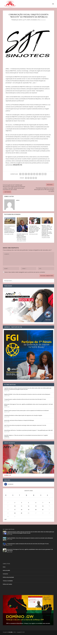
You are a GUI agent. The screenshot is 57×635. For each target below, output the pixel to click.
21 (42, 509)
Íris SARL (11, 632)
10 (14, 506)
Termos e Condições (8, 580)
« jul (5, 519)
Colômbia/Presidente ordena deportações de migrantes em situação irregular (23, 415)
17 (14, 509)
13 (35, 506)
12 (28, 506)
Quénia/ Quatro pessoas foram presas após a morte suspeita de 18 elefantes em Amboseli (26, 410)
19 (28, 509)
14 (42, 506)
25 (21, 513)
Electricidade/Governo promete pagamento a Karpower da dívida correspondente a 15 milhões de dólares (9, 229)
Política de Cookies (7, 584)
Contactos (5, 573)
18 (21, 509)
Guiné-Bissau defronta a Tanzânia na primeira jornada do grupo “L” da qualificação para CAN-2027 (28, 430)
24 (14, 513)
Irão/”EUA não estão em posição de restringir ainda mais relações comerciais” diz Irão (25, 425)
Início (4, 567)
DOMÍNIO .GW (7, 475)
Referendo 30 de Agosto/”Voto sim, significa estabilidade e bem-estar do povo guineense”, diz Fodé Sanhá (28, 405)
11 (21, 506)
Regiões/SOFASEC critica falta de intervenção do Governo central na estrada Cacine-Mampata (27, 394)
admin (20, 20)
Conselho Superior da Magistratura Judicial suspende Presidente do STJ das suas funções (22, 236)
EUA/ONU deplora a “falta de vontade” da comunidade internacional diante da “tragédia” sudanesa (26, 436)
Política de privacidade (8, 577)
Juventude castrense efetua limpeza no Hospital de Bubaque (19, 420)
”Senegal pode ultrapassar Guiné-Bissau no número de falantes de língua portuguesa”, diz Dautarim (34, 229)
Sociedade (34, 20)
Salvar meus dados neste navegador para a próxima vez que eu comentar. (25, 272)
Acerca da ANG (6, 570)
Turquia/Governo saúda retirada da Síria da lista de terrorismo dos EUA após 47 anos (25, 399)
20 (35, 509)
